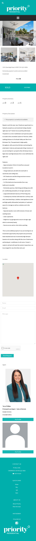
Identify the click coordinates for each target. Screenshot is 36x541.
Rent (16, 493)
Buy (17, 487)
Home (16, 484)
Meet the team (17, 506)
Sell (17, 490)
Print (17, 79)
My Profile (18, 419)
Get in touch (17, 473)
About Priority (17, 503)
